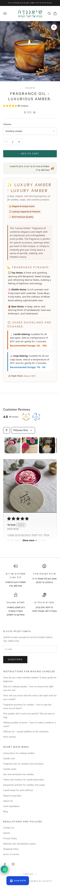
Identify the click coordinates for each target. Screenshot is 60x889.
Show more (28, 540)
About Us (8, 800)
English (28, 874)
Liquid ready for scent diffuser (18, 790)
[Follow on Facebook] (4, 864)
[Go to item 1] (12, 445)
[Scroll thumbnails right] (53, 445)
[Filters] (6, 430)
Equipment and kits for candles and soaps (24, 784)
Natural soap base (12, 795)
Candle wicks (9, 769)
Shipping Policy (11, 849)
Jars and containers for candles (18, 774)
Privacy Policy (10, 838)
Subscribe (15, 659)
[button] (10, 105)
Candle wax (9, 758)
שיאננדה (30, 88)
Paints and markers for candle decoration (23, 779)
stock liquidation (11, 806)
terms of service (11, 854)
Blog (5, 811)
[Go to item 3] (47, 445)
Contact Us (8, 827)
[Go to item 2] (30, 445)
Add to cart (30, 153)
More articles (9, 736)
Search (6, 833)
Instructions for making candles (19, 753)
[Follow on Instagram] (13, 864)
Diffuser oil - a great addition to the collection (26, 731)
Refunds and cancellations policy (19, 843)
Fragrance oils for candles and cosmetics (23, 763)
